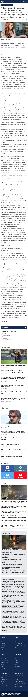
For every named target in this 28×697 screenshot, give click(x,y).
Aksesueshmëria (18, 686)
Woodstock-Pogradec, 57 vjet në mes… (10, 445)
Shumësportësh (4, 668)
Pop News (18, 654)
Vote (5, 339)
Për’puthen (3, 677)
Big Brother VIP (4, 675)
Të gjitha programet (5, 685)
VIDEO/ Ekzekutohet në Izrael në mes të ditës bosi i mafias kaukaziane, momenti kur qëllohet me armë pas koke (13, 588)
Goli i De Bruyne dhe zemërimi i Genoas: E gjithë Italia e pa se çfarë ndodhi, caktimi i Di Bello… (14, 571)
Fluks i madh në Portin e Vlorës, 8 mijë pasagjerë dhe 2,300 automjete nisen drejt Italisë (12, 561)
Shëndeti (17, 662)
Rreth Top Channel (19, 675)
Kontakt (16, 679)
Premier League (4, 662)
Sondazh (5, 327)
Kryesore (2, 5)
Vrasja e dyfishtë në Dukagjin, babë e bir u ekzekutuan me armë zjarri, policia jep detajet (12, 372)
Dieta (16, 664)
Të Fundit (11, 5)
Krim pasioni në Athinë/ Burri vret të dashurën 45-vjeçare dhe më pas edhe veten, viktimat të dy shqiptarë (13, 556)
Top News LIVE (4, 651)
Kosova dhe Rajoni (18, 643)
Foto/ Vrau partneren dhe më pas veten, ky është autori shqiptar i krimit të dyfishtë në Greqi (14, 617)
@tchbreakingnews (7, 477)
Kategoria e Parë (4, 660)
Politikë (2, 640)
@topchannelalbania (20, 470)
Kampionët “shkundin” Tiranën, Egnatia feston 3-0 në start (14, 393)
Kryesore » (6, 347)
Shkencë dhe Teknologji (20, 645)
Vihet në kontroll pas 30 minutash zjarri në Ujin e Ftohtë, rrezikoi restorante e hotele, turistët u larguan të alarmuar (13, 401)
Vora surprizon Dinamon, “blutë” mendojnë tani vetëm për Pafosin (12, 387)
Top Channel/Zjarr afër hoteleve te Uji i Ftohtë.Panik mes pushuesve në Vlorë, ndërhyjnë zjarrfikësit (14, 502)
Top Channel (7, 470)
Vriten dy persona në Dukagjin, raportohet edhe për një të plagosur (13, 596)
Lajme (3, 637)
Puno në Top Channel (19, 681)
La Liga (2, 664)
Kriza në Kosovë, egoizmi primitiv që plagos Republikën (12, 439)
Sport (3, 654)
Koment (16, 641)
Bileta (16, 677)
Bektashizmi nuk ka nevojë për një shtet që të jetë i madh (13, 451)
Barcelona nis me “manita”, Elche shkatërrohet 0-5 (13, 366)
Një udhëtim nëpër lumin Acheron (9, 426)
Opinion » (5, 408)
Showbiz (17, 657)
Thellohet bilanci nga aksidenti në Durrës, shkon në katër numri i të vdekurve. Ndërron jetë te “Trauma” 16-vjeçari (14, 613)
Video (2, 649)
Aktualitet (3, 643)
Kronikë (2, 641)
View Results (9, 339)
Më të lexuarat (8, 579)
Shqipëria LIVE (4, 679)
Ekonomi (3, 645)
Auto (16, 647)
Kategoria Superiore (5, 658)
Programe (4, 673)
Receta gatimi (18, 666)
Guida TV (3, 686)
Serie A (2, 666)
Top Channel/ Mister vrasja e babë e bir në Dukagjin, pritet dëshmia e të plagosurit (14, 507)
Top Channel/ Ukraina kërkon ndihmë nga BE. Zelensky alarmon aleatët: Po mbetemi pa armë (12, 526)
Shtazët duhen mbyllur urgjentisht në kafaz (11, 457)
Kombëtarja (3, 657)
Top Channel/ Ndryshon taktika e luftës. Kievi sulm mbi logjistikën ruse (13, 521)
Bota (16, 637)
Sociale (2, 647)
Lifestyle (16, 658)
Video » (5, 484)
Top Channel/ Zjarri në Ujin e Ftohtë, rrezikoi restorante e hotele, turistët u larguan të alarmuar (13, 516)
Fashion (16, 660)
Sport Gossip (3, 669)
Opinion (6, 5)
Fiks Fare (3, 681)
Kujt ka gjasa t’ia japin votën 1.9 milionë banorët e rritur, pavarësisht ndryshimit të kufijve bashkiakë (13, 433)
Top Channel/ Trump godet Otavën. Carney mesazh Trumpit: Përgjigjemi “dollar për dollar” (13, 512)
